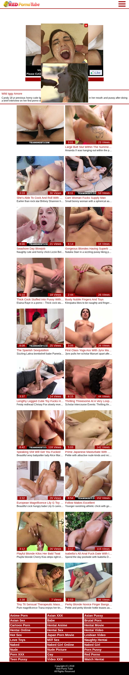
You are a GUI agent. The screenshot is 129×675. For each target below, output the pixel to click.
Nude (14, 649)
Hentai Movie (94, 625)
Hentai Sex (55, 630)
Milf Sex (53, 640)
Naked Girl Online (60, 644)
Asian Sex (17, 620)
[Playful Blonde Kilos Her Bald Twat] (40, 550)
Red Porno (92, 654)
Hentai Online (20, 630)
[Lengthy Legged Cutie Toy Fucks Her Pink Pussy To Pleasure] (40, 397)
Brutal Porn (92, 620)
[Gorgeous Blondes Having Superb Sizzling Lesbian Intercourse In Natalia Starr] (88, 245)
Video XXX (55, 659)
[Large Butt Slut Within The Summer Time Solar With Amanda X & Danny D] (88, 143)
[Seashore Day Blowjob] (40, 245)
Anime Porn (19, 615)
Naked (14, 644)
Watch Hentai (94, 659)
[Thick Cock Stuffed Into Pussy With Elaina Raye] (40, 296)
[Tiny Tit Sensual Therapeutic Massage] (40, 601)
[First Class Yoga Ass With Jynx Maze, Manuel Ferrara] (88, 347)
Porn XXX (17, 654)
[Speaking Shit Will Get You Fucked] (40, 448)
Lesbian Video (95, 635)
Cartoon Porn (20, 625)
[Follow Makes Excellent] (88, 499)
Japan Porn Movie (60, 635)
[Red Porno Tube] (22, 4)
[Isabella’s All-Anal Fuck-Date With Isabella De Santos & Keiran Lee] (88, 550)
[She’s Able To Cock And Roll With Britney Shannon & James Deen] (40, 194)
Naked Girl (92, 644)
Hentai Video (93, 630)
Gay (50, 654)
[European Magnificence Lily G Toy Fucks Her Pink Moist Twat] (40, 499)
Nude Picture (57, 649)
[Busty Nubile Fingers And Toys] (88, 296)
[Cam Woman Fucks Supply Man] (88, 194)
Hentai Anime (57, 625)
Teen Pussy (18, 659)
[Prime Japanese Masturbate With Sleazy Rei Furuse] (88, 448)
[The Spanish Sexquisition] (40, 347)
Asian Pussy (93, 615)
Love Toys (17, 640)
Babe (51, 620)
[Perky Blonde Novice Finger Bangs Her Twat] (88, 601)
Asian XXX (55, 615)
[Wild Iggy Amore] (40, 143)
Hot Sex (16, 635)
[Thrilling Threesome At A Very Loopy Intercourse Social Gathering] (88, 397)
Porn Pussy (92, 649)
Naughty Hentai (95, 640)
